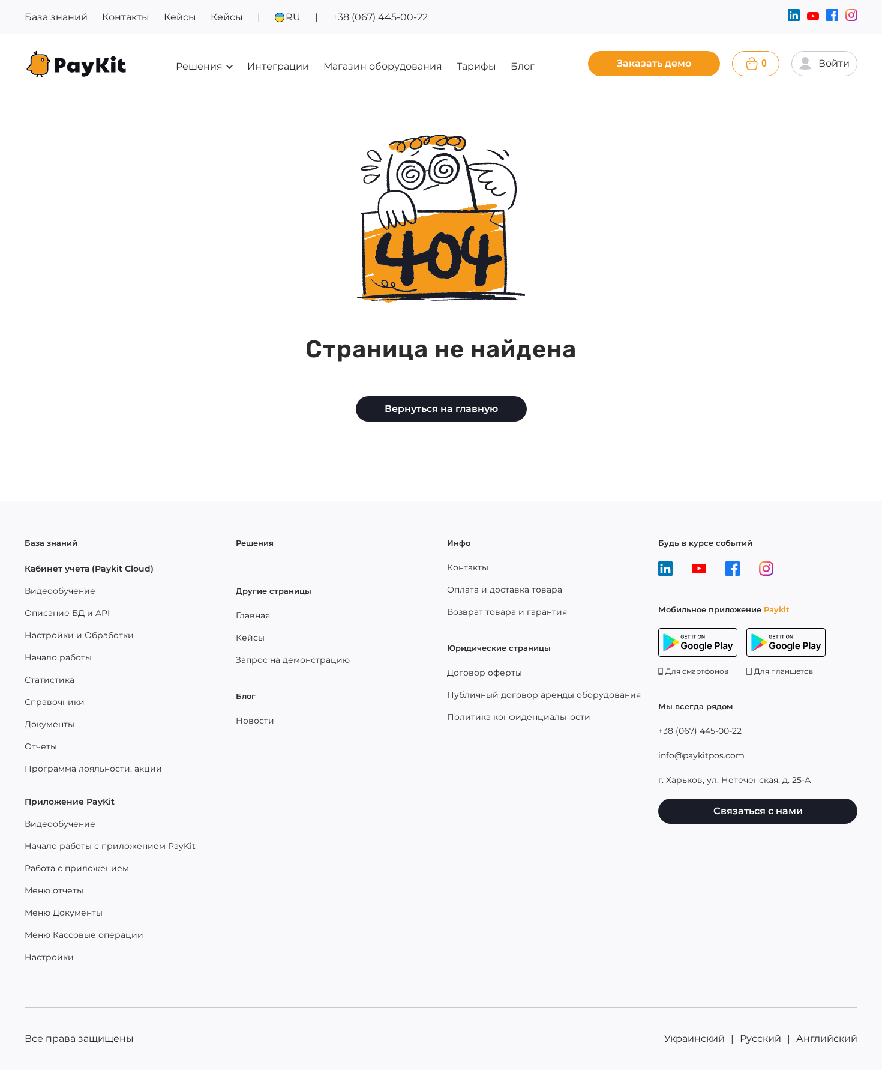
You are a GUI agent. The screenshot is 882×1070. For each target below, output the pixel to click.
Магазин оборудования (382, 66)
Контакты (125, 17)
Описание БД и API (67, 613)
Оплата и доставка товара (504, 589)
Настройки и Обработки (79, 635)
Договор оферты (484, 672)
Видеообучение (60, 590)
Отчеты (41, 746)
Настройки (49, 957)
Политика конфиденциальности (518, 717)
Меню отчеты (54, 890)
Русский (760, 1038)
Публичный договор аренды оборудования (544, 694)
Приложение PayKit (70, 801)
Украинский (694, 1038)
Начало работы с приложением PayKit (110, 846)
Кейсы (180, 17)
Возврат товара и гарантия (507, 611)
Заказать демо (654, 63)
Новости (255, 720)
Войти (834, 63)
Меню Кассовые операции (84, 934)
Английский (826, 1038)
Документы (49, 724)
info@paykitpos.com (701, 755)
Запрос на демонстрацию (293, 659)
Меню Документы (64, 912)
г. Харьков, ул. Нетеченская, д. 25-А (734, 780)
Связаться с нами (758, 811)
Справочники (55, 702)
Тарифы (476, 66)
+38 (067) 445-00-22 (380, 17)
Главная (253, 615)
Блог (523, 66)
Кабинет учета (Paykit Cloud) (89, 568)
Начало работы (58, 657)
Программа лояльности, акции (93, 768)
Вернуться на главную (441, 408)
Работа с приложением (77, 868)
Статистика (49, 679)
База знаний (56, 17)
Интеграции (278, 66)
